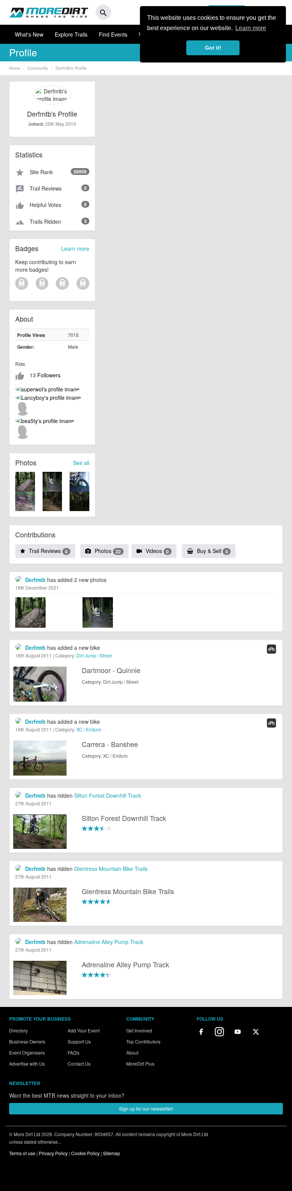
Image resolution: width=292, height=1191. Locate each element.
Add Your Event (84, 1030)
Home (14, 68)
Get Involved (139, 1030)
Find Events (113, 34)
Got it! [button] (213, 48)
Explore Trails (71, 34)
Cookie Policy (85, 1153)
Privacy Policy (53, 1153)
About (132, 1052)
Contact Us (79, 1063)
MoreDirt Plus (140, 1063)
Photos (108, 551)
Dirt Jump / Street (94, 655)
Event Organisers (27, 1052)
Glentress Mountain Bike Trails (111, 868)
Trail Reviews (48, 551)
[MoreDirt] (48, 12)
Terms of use (22, 1153)
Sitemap (111, 1153)
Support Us (79, 1041)
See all (81, 462)
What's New (29, 34)
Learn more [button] (250, 28)
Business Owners (27, 1041)
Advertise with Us (27, 1063)
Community (37, 68)
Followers (48, 375)
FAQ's (73, 1052)
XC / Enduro (88, 729)
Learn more (75, 248)
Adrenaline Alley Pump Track (108, 942)
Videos (157, 551)
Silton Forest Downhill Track (107, 795)
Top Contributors (143, 1041)
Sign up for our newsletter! (146, 1108)
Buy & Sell (212, 551)
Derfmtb (35, 579)
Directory (18, 1030)
